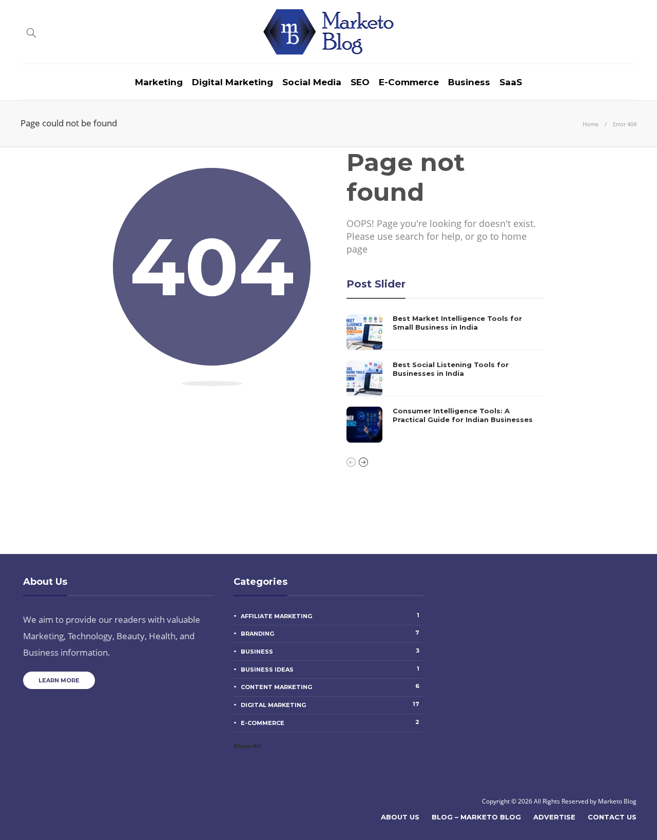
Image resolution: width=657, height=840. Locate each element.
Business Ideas (330, 669)
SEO (360, 82)
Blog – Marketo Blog (476, 817)
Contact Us (612, 817)
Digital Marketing (232, 82)
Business (469, 82)
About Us (400, 817)
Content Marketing (330, 686)
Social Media (311, 82)
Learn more (59, 680)
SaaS (510, 82)
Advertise (554, 817)
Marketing (159, 82)
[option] (445, 378)
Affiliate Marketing (330, 616)
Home (590, 124)
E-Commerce (409, 82)
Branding (330, 633)
